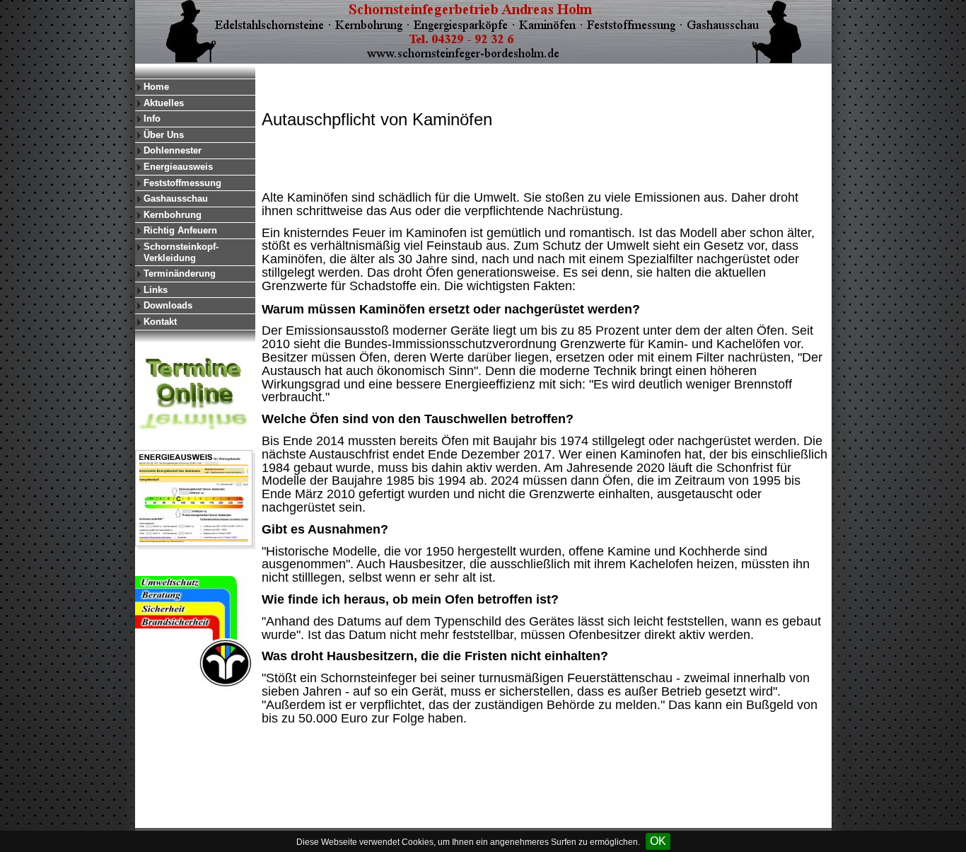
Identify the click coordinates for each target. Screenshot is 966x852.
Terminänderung (180, 273)
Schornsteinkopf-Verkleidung (181, 252)
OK (658, 841)
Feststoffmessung (182, 183)
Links (156, 289)
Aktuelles (164, 103)
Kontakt (160, 321)
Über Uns (164, 134)
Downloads (168, 305)
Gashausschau (176, 198)
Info (152, 118)
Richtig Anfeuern (180, 230)
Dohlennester (173, 150)
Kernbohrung (173, 214)
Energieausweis (178, 166)
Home (156, 86)
